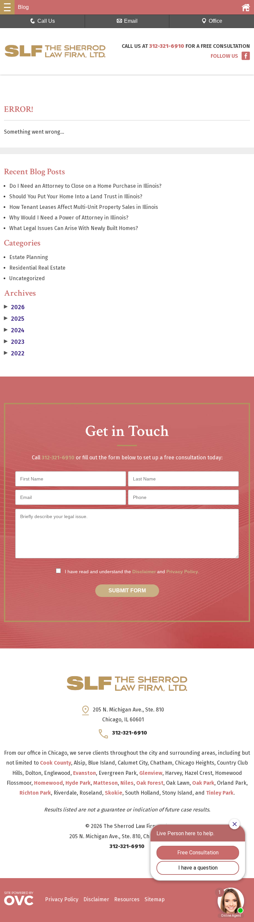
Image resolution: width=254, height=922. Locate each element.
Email (131, 21)
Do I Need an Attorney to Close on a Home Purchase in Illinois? (85, 186)
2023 (14, 342)
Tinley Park (219, 793)
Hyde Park (78, 783)
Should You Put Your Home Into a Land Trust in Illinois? (75, 196)
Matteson (105, 783)
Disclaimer (144, 571)
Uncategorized (27, 278)
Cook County (55, 763)
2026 (14, 307)
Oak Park (203, 783)
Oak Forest (149, 783)
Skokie (113, 793)
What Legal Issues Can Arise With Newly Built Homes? (73, 228)
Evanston (84, 773)
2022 (14, 353)
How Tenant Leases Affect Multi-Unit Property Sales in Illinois (83, 207)
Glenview (150, 773)
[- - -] (7, 7)
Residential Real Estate (37, 268)
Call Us (46, 21)
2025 (14, 318)
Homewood (48, 783)
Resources (127, 899)
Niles (127, 783)
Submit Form (127, 590)
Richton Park (35, 793)
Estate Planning (28, 257)
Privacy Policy (182, 571)
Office (215, 21)
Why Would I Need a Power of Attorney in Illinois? (68, 217)
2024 (14, 330)
